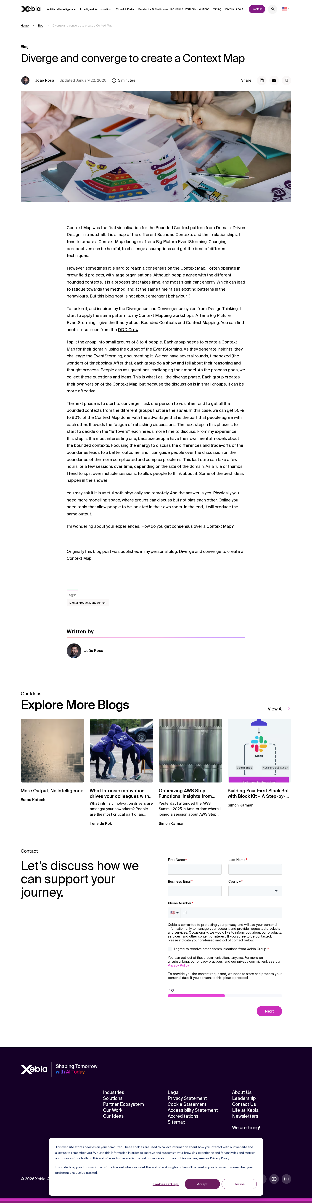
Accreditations (183, 1116)
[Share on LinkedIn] (262, 80)
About (239, 9)
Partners (190, 9)
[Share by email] (274, 80)
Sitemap (176, 1122)
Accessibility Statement (193, 1110)
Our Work (112, 1110)
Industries (176, 9)
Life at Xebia (245, 1110)
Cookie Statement (187, 1104)
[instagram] (286, 1179)
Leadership (244, 1098)
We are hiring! (246, 1128)
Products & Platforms (153, 9)
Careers (229, 9)
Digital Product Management (87, 603)
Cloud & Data (125, 9)
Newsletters (245, 1116)
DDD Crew (128, 329)
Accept (202, 1184)
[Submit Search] (273, 9)
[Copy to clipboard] (286, 80)
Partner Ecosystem (123, 1104)
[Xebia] (30, 9)
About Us (242, 1092)
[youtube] (274, 1179)
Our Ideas (113, 1116)
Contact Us (244, 1104)
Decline (239, 1184)
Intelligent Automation (95, 9)
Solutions (203, 9)
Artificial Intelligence (61, 9)
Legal (173, 1092)
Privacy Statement (187, 1098)
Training (216, 9)
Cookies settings (166, 1184)
